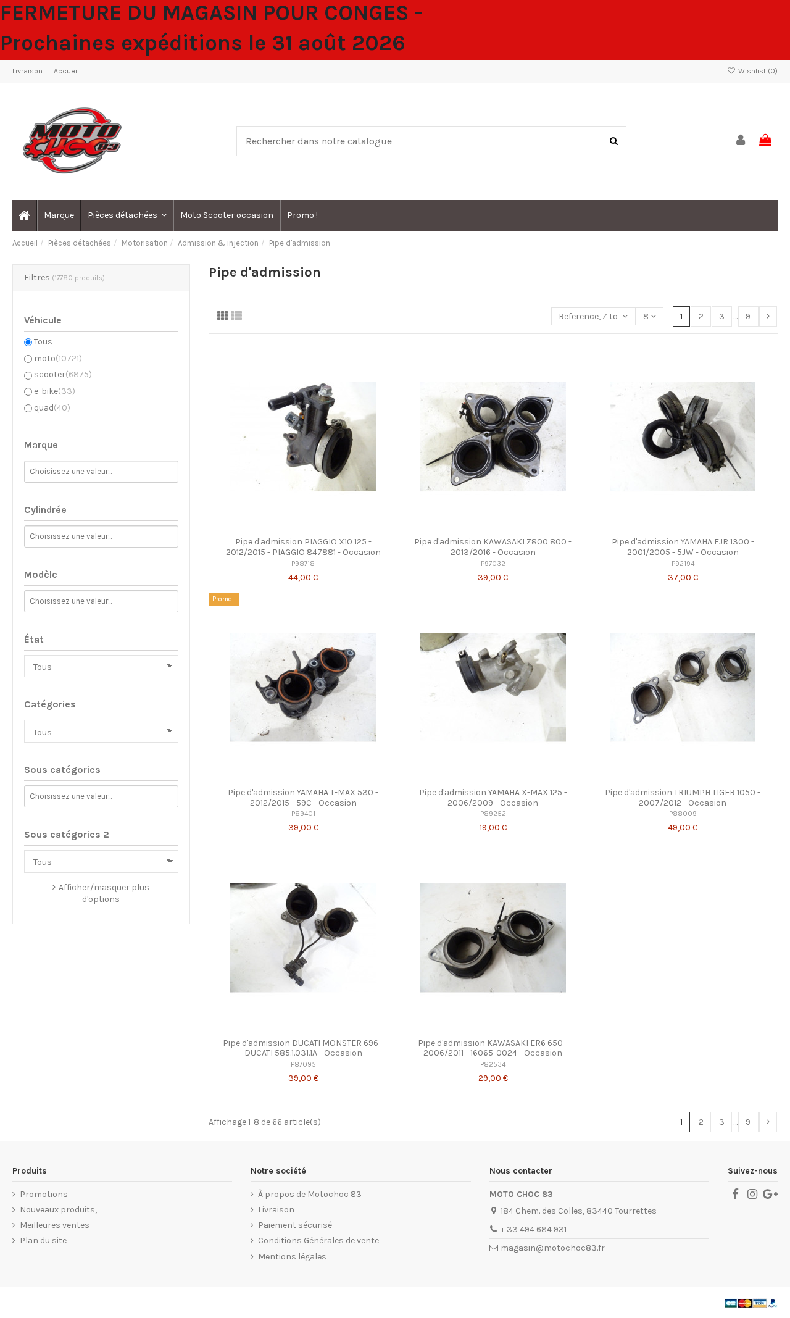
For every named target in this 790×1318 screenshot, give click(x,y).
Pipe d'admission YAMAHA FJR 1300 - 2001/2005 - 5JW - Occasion (683, 546)
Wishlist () (757, 71)
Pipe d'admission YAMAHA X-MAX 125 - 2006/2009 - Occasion (493, 797)
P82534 (492, 1065)
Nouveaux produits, (58, 1209)
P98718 (303, 564)
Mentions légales (292, 1256)
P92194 (683, 564)
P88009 (683, 814)
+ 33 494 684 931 (534, 1229)
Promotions (44, 1194)
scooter (63, 374)
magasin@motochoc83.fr (553, 1248)
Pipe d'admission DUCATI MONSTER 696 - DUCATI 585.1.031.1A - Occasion (303, 1048)
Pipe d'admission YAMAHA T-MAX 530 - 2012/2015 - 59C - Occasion (303, 797)
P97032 (493, 564)
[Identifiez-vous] (741, 141)
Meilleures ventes (54, 1225)
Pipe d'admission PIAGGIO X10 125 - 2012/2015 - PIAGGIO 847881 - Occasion (303, 546)
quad (52, 407)
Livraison (28, 71)
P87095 (303, 1065)
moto (58, 358)
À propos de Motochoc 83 (310, 1194)
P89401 (303, 814)
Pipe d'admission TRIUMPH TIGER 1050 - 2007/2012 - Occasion (682, 797)
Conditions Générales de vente (318, 1240)
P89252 (493, 814)
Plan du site (43, 1240)
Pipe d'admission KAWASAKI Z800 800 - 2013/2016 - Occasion (493, 546)
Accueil (66, 71)
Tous (43, 341)
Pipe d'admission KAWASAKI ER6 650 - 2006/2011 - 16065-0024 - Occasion (493, 1048)
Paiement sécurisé (295, 1225)
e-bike (54, 391)
